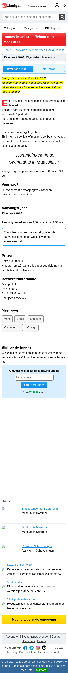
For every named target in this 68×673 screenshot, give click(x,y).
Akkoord (41, 670)
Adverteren (12, 636)
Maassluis (48, 57)
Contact (56, 636)
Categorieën (31, 28)
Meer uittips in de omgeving (34, 619)
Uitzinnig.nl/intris (16, 652)
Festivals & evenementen (29, 50)
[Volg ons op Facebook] (25, 647)
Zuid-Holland (56, 50)
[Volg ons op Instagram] (38, 647)
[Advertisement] (34, 450)
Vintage (31, 327)
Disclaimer (28, 641)
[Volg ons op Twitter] (31, 647)
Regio (11, 28)
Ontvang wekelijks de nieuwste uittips (34, 370)
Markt (7, 318)
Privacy (41, 641)
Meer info (26, 670)
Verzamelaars (12, 327)
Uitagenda (54, 28)
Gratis (20, 318)
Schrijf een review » (14, 298)
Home (7, 50)
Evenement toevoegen (35, 636)
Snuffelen (36, 318)
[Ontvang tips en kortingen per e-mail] (44, 647)
